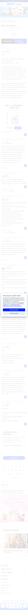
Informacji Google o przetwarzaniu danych (11, 305)
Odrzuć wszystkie (14, 313)
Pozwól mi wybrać (18, 306)
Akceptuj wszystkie (14, 309)
